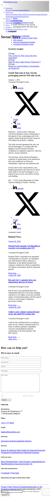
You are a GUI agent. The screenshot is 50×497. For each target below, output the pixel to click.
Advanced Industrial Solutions (24, 42)
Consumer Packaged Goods (23, 44)
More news (12, 339)
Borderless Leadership (21, 36)
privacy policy (28, 396)
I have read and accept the (18, 396)
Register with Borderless (11, 482)
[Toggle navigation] (2, 4)
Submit (4, 400)
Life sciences (18, 40)
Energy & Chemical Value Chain (25, 38)
